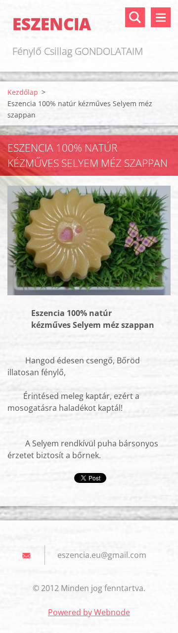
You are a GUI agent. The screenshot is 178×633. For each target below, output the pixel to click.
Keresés (135, 17)
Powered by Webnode (89, 612)
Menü (161, 17)
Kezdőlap (22, 92)
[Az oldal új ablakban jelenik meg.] (89, 240)
